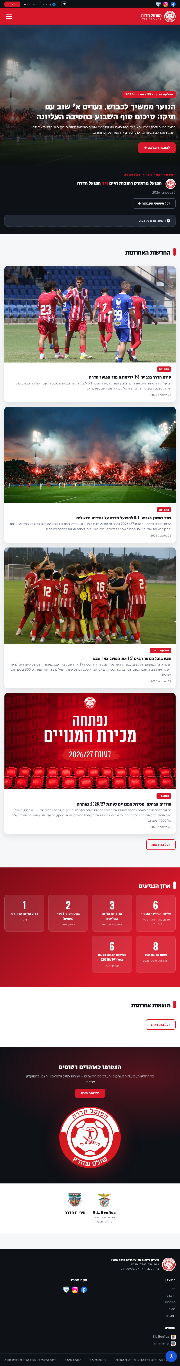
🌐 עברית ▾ (49, 4)
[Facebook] (173, 4)
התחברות (29, 4)
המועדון (171, 1316)
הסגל (172, 1309)
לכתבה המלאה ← (157, 148)
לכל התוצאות (160, 1025)
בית (173, 1289)
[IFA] (66, 1290)
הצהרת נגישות (73, 1359)
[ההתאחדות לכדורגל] (158, 4)
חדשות (171, 1296)
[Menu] (9, 16)
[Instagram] (165, 4)
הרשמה (12, 4)
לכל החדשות (160, 845)
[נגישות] (64, 4)
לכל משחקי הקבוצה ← (154, 203)
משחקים (170, 1302)
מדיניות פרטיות (98, 1359)
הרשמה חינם (90, 1093)
